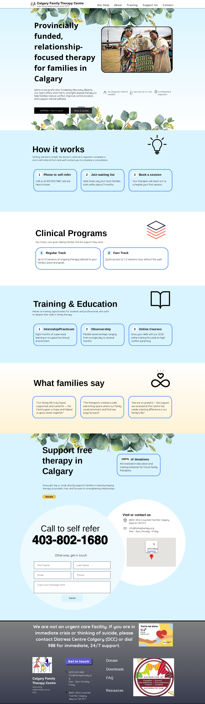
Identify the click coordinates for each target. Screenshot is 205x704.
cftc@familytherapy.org (141, 528)
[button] (103, 5)
